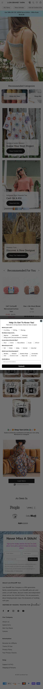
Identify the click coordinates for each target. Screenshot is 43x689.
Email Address (6, 359)
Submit (21, 366)
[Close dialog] (41, 321)
